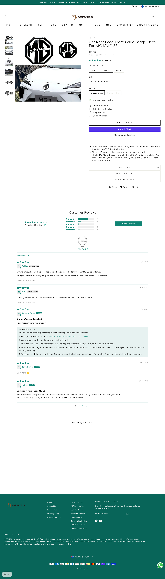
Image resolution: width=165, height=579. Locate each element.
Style (92, 88)
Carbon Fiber (113, 93)
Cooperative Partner (79, 521)
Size (91, 77)
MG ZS (97, 25)
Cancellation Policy (55, 517)
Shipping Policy (53, 513)
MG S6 (52, 25)
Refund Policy (76, 517)
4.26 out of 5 (42, 222)
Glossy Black (97, 93)
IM (72, 25)
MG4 (9, 25)
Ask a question (124, 179)
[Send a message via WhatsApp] (160, 565)
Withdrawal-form (78, 525)
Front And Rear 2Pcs (100, 81)
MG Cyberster (124, 25)
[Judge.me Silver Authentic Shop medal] (82, 240)
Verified (82, 249)
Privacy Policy (52, 510)
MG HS (83, 25)
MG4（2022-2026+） (101, 70)
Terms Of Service (78, 513)
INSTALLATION (124, 173)
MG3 (108, 25)
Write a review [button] (128, 224)
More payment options (124, 135)
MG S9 (63, 25)
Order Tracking (148, 25)
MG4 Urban (25, 25)
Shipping (92, 55)
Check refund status (79, 528)
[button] (95, 60)
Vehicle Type (97, 66)
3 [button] (82, 406)
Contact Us (51, 506)
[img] (23, 262)
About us (50, 502)
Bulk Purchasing (77, 510)
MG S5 (39, 25)
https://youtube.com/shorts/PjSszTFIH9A (69, 336)
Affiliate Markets (77, 506)
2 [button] (79, 406)
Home (91, 38)
